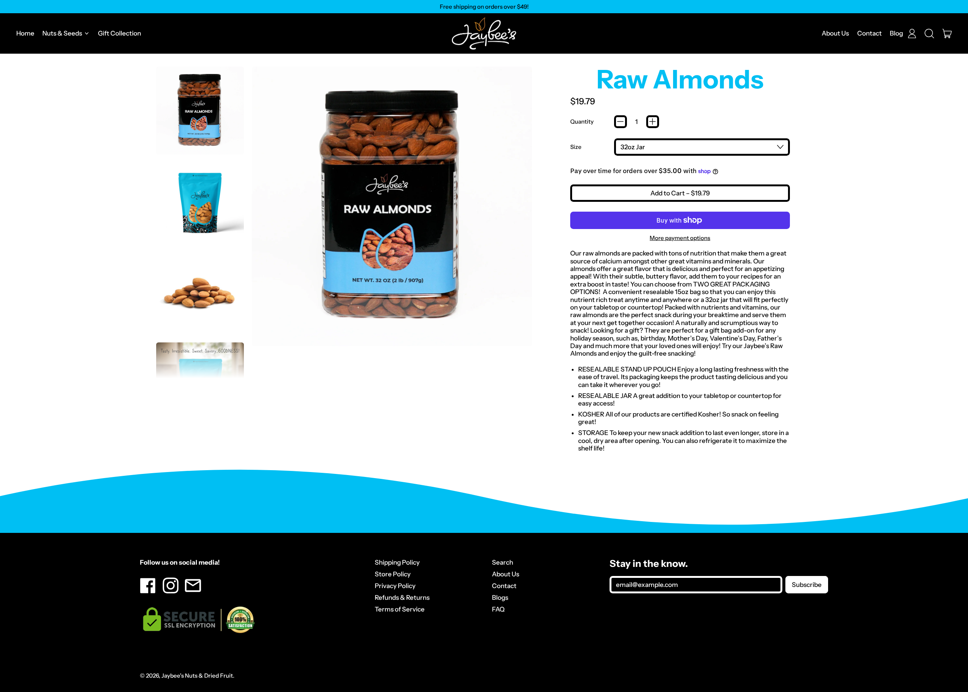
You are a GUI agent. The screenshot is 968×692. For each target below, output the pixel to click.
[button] (930, 33)
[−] (620, 121)
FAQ (498, 609)
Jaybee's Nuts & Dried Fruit (197, 675)
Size (576, 147)
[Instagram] (171, 591)
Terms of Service (400, 609)
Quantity (582, 121)
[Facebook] (148, 591)
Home (25, 33)
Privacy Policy (395, 586)
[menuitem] (200, 111)
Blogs (500, 597)
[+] (652, 121)
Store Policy (393, 574)
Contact (869, 33)
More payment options (680, 238)
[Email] (193, 591)
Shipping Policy (397, 562)
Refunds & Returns (402, 597)
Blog (896, 33)
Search (502, 562)
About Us (835, 33)
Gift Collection (119, 33)
